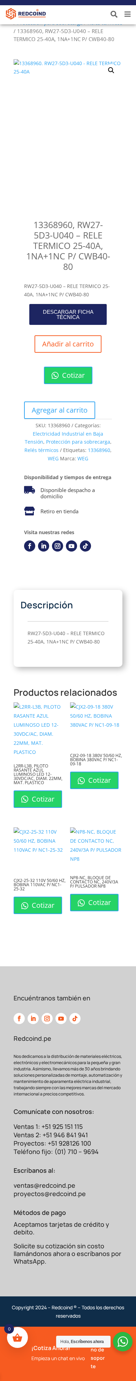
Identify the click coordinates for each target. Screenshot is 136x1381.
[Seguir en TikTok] (85, 546)
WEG (53, 458)
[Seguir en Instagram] (57, 546)
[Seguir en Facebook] (29, 546)
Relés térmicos (41, 450)
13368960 (99, 450)
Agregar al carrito (60, 410)
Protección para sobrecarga (78, 441)
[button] (111, 70)
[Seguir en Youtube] (71, 546)
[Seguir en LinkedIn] (43, 546)
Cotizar (72, 375)
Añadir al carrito (68, 344)
